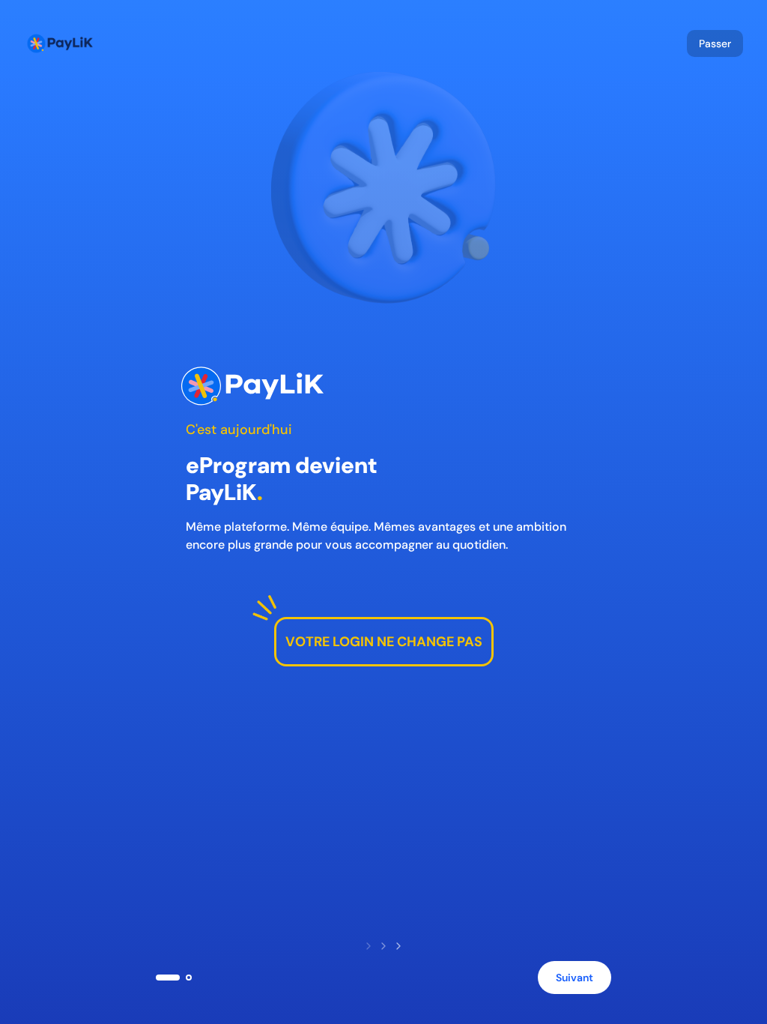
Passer (715, 43)
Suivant (574, 977)
